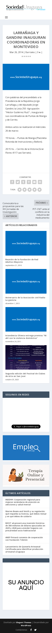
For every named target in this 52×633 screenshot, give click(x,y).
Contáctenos (21, 629)
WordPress (26, 625)
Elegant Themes (23, 622)
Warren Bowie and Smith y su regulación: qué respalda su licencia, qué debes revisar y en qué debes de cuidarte (26, 514)
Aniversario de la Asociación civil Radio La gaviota (25, 298)
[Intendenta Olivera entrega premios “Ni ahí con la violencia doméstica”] (26, 319)
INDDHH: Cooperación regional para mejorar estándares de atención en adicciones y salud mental (22, 502)
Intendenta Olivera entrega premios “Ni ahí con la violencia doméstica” (26, 336)
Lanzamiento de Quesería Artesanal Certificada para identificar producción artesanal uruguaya (24, 549)
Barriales (30, 52)
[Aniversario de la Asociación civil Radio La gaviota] (26, 281)
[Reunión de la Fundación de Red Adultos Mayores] (26, 243)
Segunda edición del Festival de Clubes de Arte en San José (25, 374)
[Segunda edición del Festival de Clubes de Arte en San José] (26, 357)
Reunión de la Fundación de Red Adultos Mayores (21, 260)
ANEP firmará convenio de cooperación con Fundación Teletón (24, 538)
